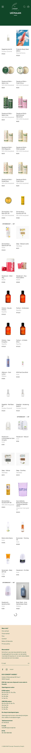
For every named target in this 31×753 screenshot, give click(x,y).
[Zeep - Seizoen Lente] (22, 232)
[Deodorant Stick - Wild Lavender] (22, 136)
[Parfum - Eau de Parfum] (8, 296)
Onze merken (6, 633)
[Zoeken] (24, 7)
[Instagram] (6, 669)
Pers (3, 636)
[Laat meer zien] (15, 615)
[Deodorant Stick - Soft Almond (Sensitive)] (22, 102)
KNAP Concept (9, 746)
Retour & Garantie (7, 641)
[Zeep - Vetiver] (8, 459)
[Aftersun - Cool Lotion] (8, 361)
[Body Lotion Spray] (8, 526)
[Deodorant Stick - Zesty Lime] (8, 102)
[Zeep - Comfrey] (22, 459)
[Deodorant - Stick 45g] (8, 264)
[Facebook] (2, 669)
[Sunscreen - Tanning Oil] (22, 526)
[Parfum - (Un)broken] (22, 296)
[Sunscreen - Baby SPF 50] (8, 558)
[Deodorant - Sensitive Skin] (8, 591)
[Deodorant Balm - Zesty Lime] (8, 70)
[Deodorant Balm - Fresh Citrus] (22, 70)
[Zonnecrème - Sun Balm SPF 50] (8, 200)
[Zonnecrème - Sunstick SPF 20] (8, 489)
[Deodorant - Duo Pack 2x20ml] (22, 264)
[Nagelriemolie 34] (8, 37)
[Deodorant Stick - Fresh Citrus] (22, 168)
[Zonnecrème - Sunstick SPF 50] (22, 200)
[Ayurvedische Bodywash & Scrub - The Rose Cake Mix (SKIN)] (22, 489)
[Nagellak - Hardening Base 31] (22, 393)
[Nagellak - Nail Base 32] (8, 393)
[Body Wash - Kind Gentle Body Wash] (22, 591)
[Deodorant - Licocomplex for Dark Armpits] (8, 425)
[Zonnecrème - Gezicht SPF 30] (8, 232)
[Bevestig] (28, 663)
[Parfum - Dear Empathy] (8, 328)
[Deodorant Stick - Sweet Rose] (8, 168)
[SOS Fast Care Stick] (22, 361)
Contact (4, 638)
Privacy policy (6, 644)
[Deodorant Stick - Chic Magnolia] (8, 136)
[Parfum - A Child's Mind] (22, 328)
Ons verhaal (5, 631)
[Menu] (3, 7)
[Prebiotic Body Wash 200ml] (22, 37)
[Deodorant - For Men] (22, 558)
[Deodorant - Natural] (22, 425)
